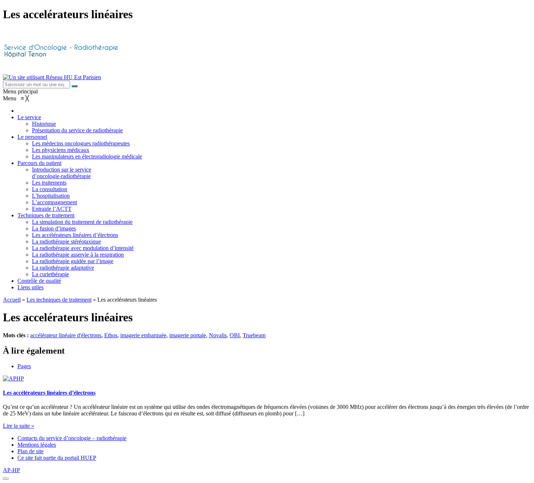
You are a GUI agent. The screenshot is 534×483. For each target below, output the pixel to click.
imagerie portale (187, 335)
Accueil (12, 300)
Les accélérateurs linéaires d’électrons (49, 393)
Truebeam (254, 335)
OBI (235, 335)
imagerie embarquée (143, 335)
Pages (24, 366)
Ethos (110, 335)
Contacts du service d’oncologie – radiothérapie (71, 438)
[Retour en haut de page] (6, 479)
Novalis (218, 335)
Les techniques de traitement (59, 300)
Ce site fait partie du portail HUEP (56, 458)
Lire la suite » (18, 426)
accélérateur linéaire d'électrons (65, 335)
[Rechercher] (74, 86)
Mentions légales (36, 445)
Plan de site (30, 451)
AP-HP (11, 470)
